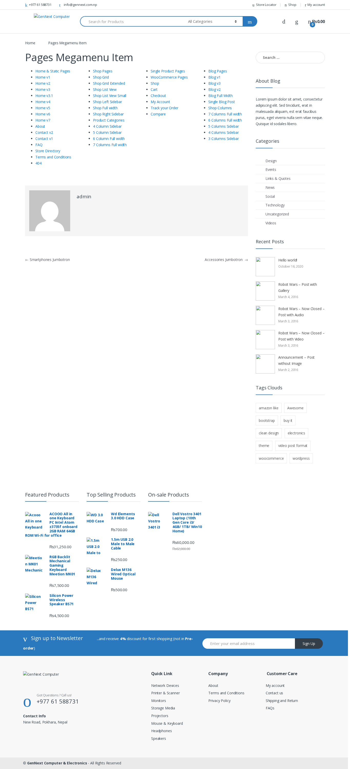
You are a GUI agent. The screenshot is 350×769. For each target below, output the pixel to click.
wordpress (301, 458)
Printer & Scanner (165, 692)
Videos (270, 223)
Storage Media (163, 708)
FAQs (270, 708)
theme (264, 445)
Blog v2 (214, 89)
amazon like (268, 407)
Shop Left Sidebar (107, 101)
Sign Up (309, 643)
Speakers (158, 738)
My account (316, 4)
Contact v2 (44, 132)
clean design (269, 433)
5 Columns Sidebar (223, 126)
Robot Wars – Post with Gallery (297, 287)
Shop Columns (220, 107)
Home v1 (42, 77)
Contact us (274, 692)
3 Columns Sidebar (223, 138)
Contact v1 (44, 138)
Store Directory (47, 150)
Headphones (161, 730)
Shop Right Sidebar (108, 114)
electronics (296, 433)
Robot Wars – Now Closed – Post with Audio (301, 311)
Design (271, 160)
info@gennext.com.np (80, 4)
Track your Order (164, 107)
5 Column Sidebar (107, 132)
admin (84, 196)
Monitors (158, 700)
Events (270, 169)
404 (38, 163)
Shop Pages (102, 71)
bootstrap (267, 420)
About (40, 126)
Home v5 (42, 107)
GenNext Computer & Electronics (57, 763)
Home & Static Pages (52, 71)
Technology (275, 205)
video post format (293, 445)
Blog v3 (214, 83)
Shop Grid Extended (109, 83)
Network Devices (165, 685)
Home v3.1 (44, 95)
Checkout (158, 95)
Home (30, 42)
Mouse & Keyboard (167, 723)
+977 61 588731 (40, 4)
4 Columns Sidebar (223, 132)
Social (270, 196)
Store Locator (266, 4)
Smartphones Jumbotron (47, 259)
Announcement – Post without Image (296, 360)
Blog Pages (217, 71)
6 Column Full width (109, 138)
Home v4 (42, 101)
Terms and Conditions (53, 157)
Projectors (159, 715)
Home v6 (42, 114)
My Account (160, 101)
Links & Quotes (278, 178)
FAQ (39, 144)
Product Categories (108, 120)
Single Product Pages (168, 71)
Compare (158, 114)
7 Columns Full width (110, 144)
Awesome (295, 407)
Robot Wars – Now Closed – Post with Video (301, 336)
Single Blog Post (221, 101)
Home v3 (42, 89)
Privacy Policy (219, 700)
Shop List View (105, 89)
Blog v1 (214, 77)
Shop (292, 4)
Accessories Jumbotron (226, 259)
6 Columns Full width (225, 120)
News (270, 187)
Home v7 (42, 120)
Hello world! (287, 260)
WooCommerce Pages (169, 77)
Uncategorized (277, 214)
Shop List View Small (109, 95)
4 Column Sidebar (107, 126)
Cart (154, 89)
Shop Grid (101, 77)
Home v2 (42, 83)
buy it (288, 420)
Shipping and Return (282, 700)
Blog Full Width (220, 95)
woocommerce (271, 458)
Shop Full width (105, 107)
